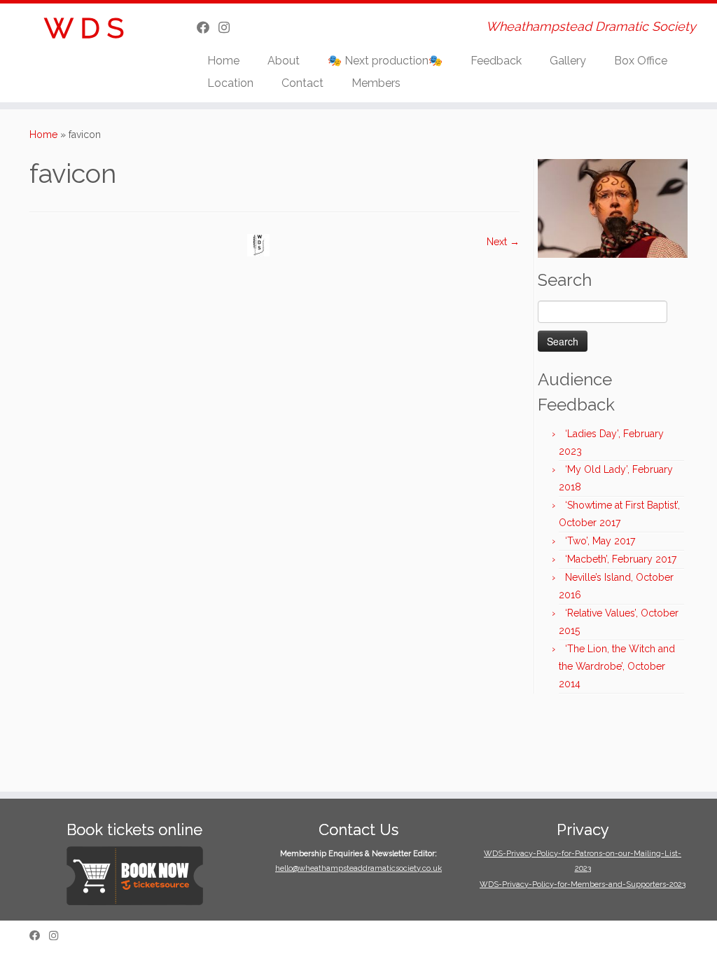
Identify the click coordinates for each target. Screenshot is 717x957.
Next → (503, 241)
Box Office (640, 60)
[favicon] (258, 244)
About (283, 60)
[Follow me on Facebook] (207, 27)
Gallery (568, 60)
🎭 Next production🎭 (385, 60)
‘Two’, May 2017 (600, 540)
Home (223, 60)
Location (230, 83)
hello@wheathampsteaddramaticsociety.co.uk (358, 868)
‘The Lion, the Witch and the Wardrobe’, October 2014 (617, 666)
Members (376, 83)
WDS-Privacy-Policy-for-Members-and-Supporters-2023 (582, 884)
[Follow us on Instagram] (228, 27)
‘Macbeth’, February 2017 (620, 559)
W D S (84, 27)
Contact (302, 83)
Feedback (496, 60)
